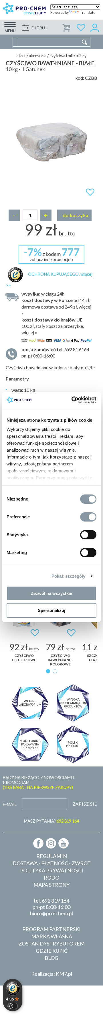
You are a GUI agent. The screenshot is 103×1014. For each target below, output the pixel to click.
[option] (51, 142)
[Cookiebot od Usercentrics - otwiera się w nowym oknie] (72, 400)
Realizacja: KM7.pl (51, 974)
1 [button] (48, 671)
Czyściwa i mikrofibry (67, 55)
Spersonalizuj (51, 610)
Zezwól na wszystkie (51, 593)
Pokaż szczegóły (69, 576)
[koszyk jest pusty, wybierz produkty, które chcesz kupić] (66, 27)
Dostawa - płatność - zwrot (52, 863)
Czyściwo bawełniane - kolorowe (60, 659)
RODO (51, 877)
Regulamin (51, 856)
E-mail (10, 804)
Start (21, 55)
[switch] (88, 517)
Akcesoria (37, 55)
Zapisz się (85, 804)
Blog (51, 958)
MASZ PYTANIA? (51, 821)
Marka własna (51, 936)
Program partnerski (51, 929)
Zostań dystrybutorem (52, 943)
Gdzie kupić (52, 951)
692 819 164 (55, 900)
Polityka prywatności (51, 870)
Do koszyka (75, 215)
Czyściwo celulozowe (24, 657)
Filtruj (39, 27)
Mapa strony (51, 885)
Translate (87, 12)
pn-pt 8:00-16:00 (55, 352)
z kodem (52, 254)
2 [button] (55, 671)
